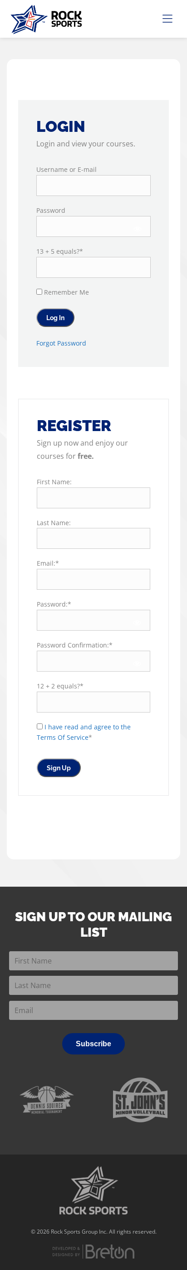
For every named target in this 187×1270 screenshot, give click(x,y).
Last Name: (54, 522)
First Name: (54, 481)
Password (50, 210)
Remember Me (65, 292)
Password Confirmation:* (75, 645)
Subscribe (93, 1044)
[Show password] (137, 228)
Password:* (54, 604)
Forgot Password (61, 343)
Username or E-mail (66, 169)
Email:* (48, 563)
